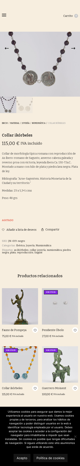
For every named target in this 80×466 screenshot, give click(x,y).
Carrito (70, 16)
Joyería (26, 123)
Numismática (38, 123)
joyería (41, 249)
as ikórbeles (21, 249)
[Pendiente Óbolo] (60, 306)
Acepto (22, 458)
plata (13, 252)
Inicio (5, 123)
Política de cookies (50, 458)
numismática (54, 249)
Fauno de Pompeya (14, 330)
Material (14, 123)
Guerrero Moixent (54, 388)
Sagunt (38, 252)
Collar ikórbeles (12, 388)
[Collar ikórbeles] (20, 364)
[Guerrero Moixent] (60, 364)
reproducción (25, 252)
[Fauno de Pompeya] (20, 306)
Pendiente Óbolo (53, 330)
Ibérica (20, 245)
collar (33, 249)
